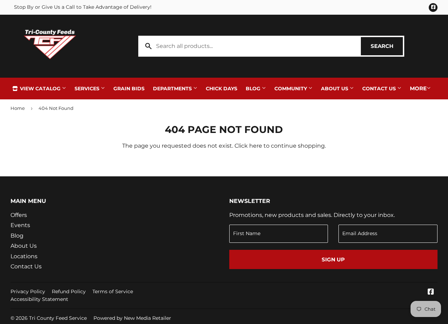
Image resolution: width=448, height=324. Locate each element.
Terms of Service (112, 291)
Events (20, 225)
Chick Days (221, 88)
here (255, 145)
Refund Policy (69, 291)
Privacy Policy (27, 291)
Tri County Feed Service (58, 318)
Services (88, 88)
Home (17, 108)
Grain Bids (129, 88)
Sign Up (333, 259)
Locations (23, 256)
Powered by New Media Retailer (132, 318)
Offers (18, 215)
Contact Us (379, 88)
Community (291, 88)
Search (387, 46)
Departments (173, 88)
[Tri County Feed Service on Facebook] (431, 292)
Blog (254, 88)
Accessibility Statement (39, 299)
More (418, 88)
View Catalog (40, 88)
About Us (335, 88)
